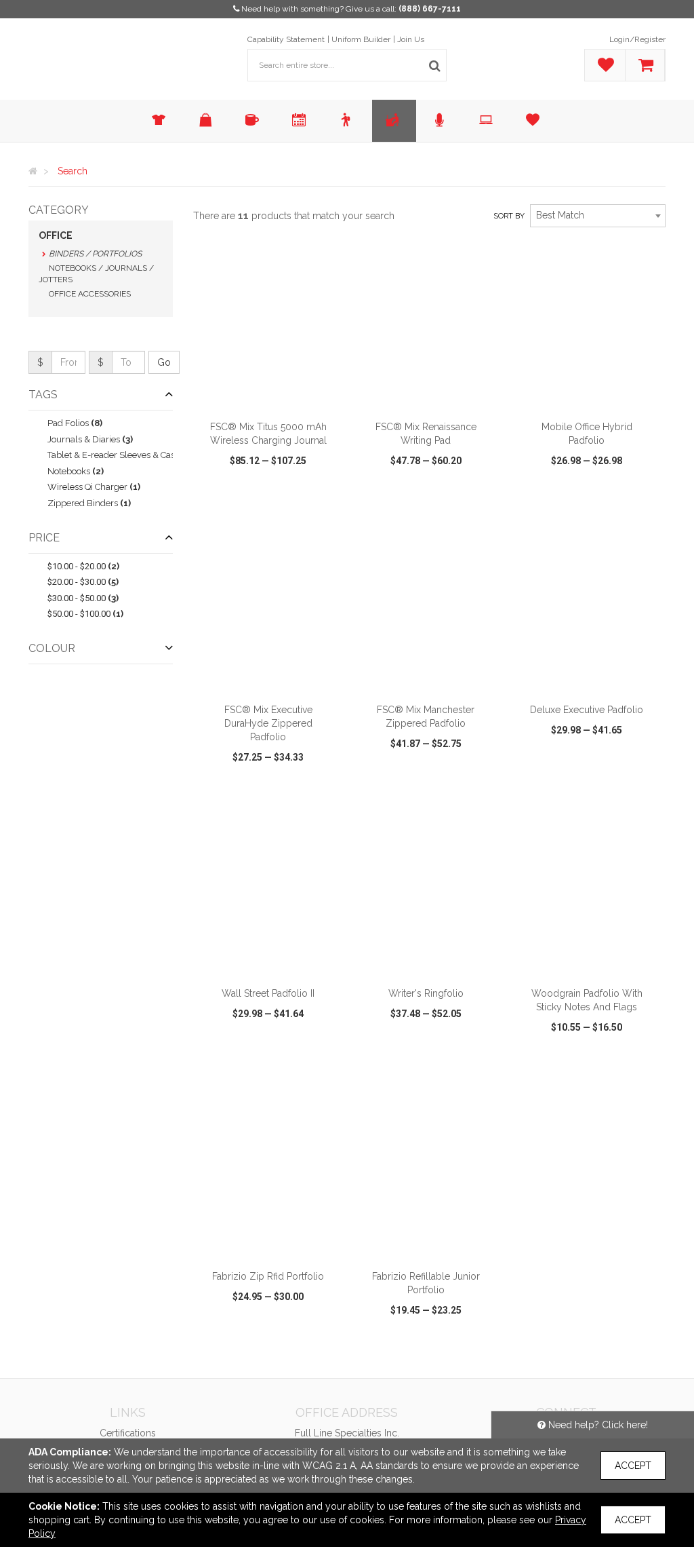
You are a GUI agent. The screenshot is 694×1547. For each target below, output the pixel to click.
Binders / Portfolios (95, 254)
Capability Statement (286, 39)
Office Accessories (90, 294)
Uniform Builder (360, 39)
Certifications (128, 1433)
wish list (284, 499)
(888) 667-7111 (430, 9)
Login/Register (637, 39)
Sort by (509, 216)
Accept (633, 1465)
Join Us (410, 39)
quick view (228, 499)
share (330, 499)
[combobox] (598, 215)
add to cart (276, 395)
